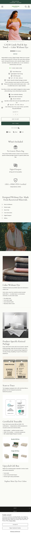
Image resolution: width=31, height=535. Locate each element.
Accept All (15, 524)
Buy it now (15, 123)
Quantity (15, 112)
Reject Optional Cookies (15, 528)
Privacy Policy (12, 520)
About (15, 511)
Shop (15, 508)
